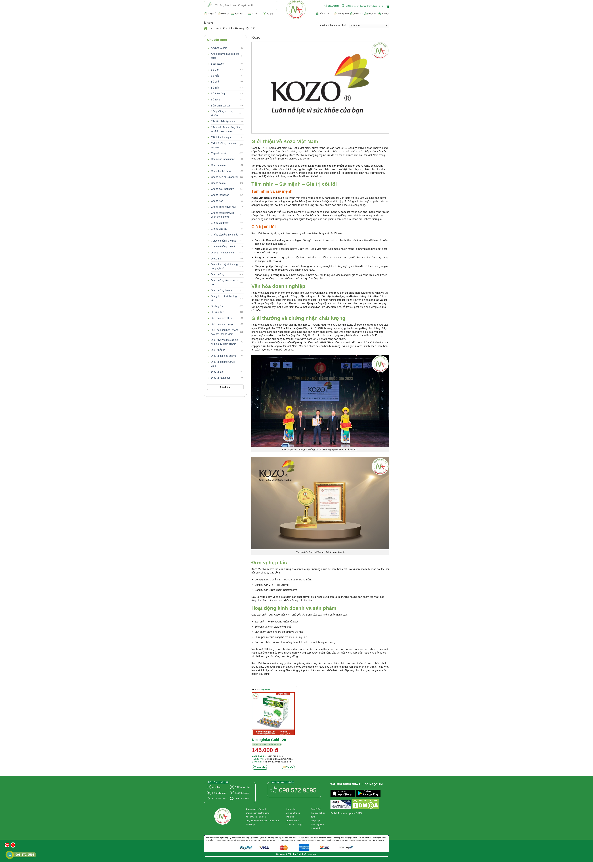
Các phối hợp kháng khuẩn (222, 113)
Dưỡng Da (217, 306)
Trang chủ (212, 13)
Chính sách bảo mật (256, 809)
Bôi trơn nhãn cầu (221, 105)
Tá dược (385, 13)
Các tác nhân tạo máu (223, 121)
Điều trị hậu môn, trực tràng (223, 364)
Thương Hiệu (343, 13)
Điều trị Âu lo (218, 350)
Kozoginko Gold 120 (269, 740)
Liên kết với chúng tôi (218, 782)
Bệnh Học (239, 13)
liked (216, 787)
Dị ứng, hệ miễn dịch (222, 252)
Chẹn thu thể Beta (221, 171)
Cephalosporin (219, 153)
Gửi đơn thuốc (293, 813)
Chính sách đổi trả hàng (257, 813)
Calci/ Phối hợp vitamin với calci (224, 145)
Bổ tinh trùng (218, 93)
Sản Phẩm (324, 13)
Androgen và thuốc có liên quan (225, 56)
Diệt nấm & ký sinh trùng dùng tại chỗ (224, 266)
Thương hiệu (317, 824)
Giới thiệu (225, 13)
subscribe (242, 787)
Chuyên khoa (292, 820)
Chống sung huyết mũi (223, 207)
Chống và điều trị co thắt (224, 234)
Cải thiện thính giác (221, 137)
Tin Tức (255, 13)
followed (242, 793)
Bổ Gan (215, 69)
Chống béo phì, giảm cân (224, 177)
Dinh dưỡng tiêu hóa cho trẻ (224, 282)
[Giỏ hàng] (387, 6)
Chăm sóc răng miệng (223, 159)
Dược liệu (372, 13)
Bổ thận (215, 87)
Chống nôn (217, 201)
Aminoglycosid (219, 48)
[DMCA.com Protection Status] (365, 804)
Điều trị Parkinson (221, 377)
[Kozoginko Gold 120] (273, 713)
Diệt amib (216, 258)
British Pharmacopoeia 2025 (346, 813)
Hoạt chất (315, 828)
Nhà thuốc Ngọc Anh (307, 854)
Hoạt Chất (358, 13)
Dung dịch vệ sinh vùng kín (224, 298)
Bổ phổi (215, 81)
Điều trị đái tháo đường (223, 356)
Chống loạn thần (220, 195)
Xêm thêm (225, 387)
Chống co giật (218, 183)
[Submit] (209, 5)
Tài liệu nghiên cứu (318, 815)
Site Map (250, 824)
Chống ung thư (219, 228)
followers (219, 793)
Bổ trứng (216, 99)
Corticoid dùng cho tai (223, 246)
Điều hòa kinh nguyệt (222, 324)
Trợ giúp (269, 13)
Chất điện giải (218, 165)
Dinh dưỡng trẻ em (221, 290)
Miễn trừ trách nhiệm (256, 816)
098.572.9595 (333, 6)
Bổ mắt (215, 75)
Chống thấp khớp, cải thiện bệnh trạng (223, 215)
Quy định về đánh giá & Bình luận (262, 820)
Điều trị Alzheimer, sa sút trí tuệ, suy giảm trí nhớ (224, 342)
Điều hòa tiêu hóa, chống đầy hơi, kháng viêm (224, 332)
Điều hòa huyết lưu (221, 318)
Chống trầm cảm (220, 222)
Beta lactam (217, 63)
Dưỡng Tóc (217, 312)
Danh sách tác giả (294, 824)
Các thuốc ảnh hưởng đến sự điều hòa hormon (225, 129)
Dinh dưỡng (217, 274)
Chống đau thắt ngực (222, 189)
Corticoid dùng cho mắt (223, 240)
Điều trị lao (217, 371)
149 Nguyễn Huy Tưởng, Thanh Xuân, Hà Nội (364, 6)
